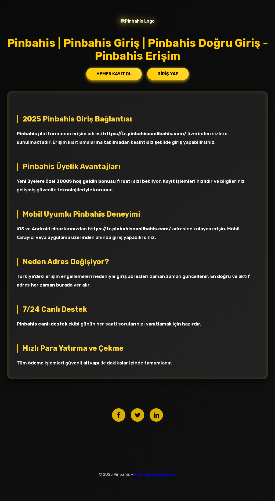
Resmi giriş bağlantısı (154, 474)
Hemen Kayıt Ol (114, 73)
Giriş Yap (168, 73)
